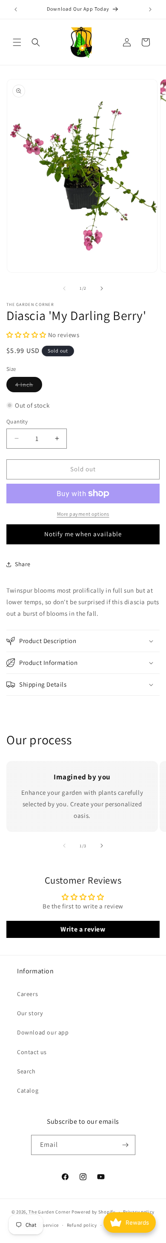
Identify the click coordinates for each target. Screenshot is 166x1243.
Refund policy (82, 1225)
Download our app (43, 1032)
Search (26, 1071)
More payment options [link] (83, 514)
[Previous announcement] (15, 9)
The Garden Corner (49, 1212)
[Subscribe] (125, 1145)
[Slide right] (101, 288)
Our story (30, 1013)
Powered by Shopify (93, 1212)
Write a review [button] (82, 929)
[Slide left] (64, 288)
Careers (27, 994)
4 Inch (28, 386)
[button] (17, 42)
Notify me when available (83, 534)
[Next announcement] (150, 9)
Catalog (27, 1090)
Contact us (32, 1052)
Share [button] (23, 564)
